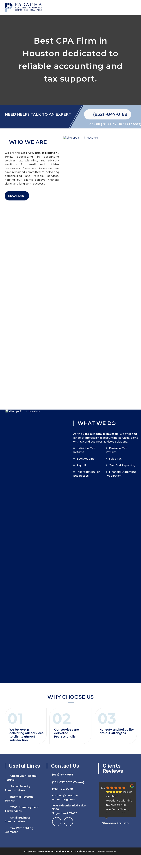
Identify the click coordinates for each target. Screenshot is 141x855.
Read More (16, 195)
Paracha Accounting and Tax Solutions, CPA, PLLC (69, 851)
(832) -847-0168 (110, 114)
